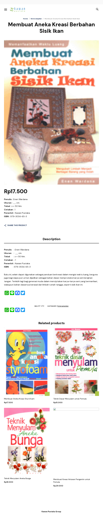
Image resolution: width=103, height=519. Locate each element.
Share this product (17, 225)
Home (25, 19)
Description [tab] (51, 239)
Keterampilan (36, 19)
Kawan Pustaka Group (51, 511)
